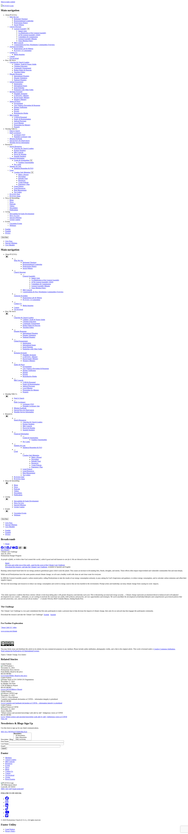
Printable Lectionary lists (22, 137)
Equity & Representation (22, 119)
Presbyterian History (21, 23)
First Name (4, 741)
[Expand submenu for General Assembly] (28, 29)
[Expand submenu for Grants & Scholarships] (31, 160)
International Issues (20, 86)
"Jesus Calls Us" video (9, 627)
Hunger (16, 109)
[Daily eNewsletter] (22, 737)
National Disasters (20, 80)
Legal (11, 170)
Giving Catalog (15, 220)
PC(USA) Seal (15, 194)
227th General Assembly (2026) (29, 35)
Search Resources (16, 146)
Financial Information (17, 158)
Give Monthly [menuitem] (10, 245)
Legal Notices (19, 186)
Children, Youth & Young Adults (25, 64)
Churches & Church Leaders (19, 62)
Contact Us (13, 52)
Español (8, 231)
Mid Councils (18, 43)
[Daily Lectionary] (22, 739)
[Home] (7, 6)
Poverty (16, 111)
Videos (12, 206)
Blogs (12, 200)
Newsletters (14, 208)
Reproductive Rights (21, 113)
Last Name (4, 744)
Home (7, 544)
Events (7, 765)
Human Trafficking (20, 107)
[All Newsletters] (22, 736)
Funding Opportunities (26, 162)
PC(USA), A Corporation (22, 50)
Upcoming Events (16, 223)
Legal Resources (19, 188)
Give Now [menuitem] (9, 241)
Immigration (18, 84)
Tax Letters (18, 192)
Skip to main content (8, 2)
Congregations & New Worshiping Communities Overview (34, 45)
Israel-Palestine (19, 88)
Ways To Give (14, 216)
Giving (7, 777)
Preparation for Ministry (22, 125)
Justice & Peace (15, 101)
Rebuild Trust (23, 178)
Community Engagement (22, 68)
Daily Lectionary (15, 133)
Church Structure (15, 27)
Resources (21, 180)
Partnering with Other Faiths (23, 90)
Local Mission (19, 123)
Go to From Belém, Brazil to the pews (14, 676)
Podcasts (13, 204)
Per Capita (17, 164)
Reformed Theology (21, 19)
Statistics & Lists (15, 166)
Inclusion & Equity (16, 92)
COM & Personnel (20, 117)
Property (17, 127)
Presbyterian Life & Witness (23, 49)
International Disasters (21, 76)
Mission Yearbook (16, 139)
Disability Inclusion (20, 94)
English (7, 229)
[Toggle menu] (2, 4)
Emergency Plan (24, 184)
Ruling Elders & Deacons (23, 70)
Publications (14, 210)
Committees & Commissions (28, 37)
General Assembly (20, 29)
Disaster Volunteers (20, 78)
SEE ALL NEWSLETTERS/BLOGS (14, 732)
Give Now (5, 237)
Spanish (53, 615)
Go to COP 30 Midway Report (11, 689)
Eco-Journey (5, 550)
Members (8, 758)
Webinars (13, 225)
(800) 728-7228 (6, 789)
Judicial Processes (20, 121)
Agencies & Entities (16, 47)
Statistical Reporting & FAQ (23, 168)
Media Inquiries (19, 54)
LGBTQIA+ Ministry (21, 95)
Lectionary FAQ (19, 135)
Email (3, 746)
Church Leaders (10, 760)
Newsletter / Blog (7, 739)
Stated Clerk (22, 31)
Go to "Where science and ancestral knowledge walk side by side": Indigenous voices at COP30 (34, 717)
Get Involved (14, 58)
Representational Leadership (23, 21)
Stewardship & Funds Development (22, 214)
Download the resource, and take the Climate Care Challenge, (26, 567)
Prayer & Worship (20, 154)
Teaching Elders (19, 72)
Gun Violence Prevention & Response (27, 105)
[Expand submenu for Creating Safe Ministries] (32, 172)
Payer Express (10, 779)
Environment (18, 103)
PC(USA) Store (15, 196)
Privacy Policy (10, 831)
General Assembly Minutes (27, 39)
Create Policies (23, 182)
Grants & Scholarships (21, 160)
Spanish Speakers (20, 156)
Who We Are (14, 17)
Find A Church (15, 131)
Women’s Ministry (20, 99)
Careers (12, 56)
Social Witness (19, 25)
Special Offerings (16, 218)
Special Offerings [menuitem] (11, 243)
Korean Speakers (20, 150)
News (12, 202)
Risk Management (20, 190)
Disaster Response (16, 74)
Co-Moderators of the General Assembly (32, 33)
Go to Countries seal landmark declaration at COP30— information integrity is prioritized (31, 703)
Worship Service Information (19, 142)
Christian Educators (20, 66)
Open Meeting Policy (25, 41)
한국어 (7, 233)
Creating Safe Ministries (22, 172)
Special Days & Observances (20, 141)
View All (4, 719)
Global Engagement (16, 82)
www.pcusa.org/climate (9, 631)
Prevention (22, 176)
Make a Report (23, 174)
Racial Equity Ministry (21, 97)
